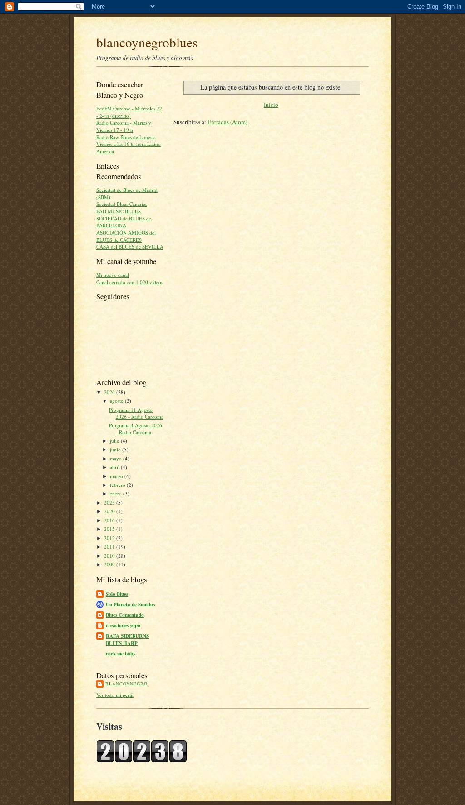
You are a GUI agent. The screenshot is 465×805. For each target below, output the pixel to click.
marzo (117, 476)
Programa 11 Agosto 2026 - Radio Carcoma (136, 413)
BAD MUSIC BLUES (118, 211)
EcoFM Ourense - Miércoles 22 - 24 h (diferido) (129, 112)
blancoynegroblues (147, 42)
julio (115, 440)
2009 (110, 564)
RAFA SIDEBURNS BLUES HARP (127, 639)
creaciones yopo (123, 625)
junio (116, 449)
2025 (110, 502)
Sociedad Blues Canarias (121, 203)
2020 (110, 511)
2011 (110, 546)
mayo (116, 458)
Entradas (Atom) (227, 122)
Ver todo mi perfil (115, 694)
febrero (118, 484)
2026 (110, 392)
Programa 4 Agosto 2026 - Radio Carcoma (135, 429)
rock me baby (121, 653)
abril (115, 467)
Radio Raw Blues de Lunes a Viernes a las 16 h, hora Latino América (128, 144)
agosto (117, 400)
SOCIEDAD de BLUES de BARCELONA (123, 222)
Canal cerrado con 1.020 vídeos (129, 282)
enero (116, 493)
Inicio (271, 104)
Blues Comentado (125, 615)
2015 (110, 528)
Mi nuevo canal (112, 274)
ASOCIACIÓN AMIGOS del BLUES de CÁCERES (126, 236)
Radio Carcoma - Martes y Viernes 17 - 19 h (123, 126)
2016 (110, 520)
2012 (110, 538)
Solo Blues (117, 594)
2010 (110, 555)
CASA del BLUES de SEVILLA (129, 246)
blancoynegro (126, 683)
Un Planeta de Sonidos (130, 604)
